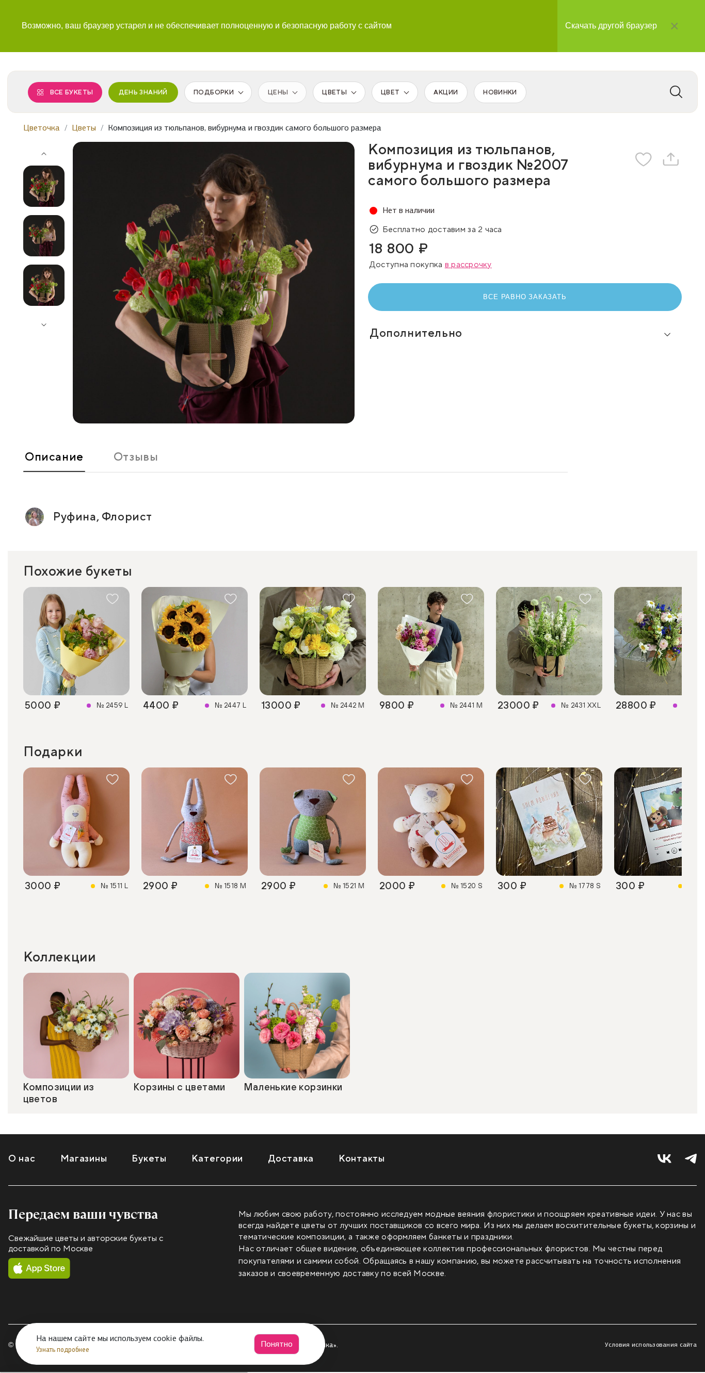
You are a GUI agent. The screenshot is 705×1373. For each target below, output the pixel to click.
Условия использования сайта (651, 1344)
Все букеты (71, 92)
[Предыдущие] (44, 150)
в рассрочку (468, 264)
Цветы (334, 92)
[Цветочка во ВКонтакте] (664, 1159)
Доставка (291, 1159)
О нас (22, 1159)
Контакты (362, 1159)
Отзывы (136, 457)
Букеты (149, 1159)
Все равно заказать (524, 297)
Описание (54, 457)
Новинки (500, 92)
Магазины (83, 1159)
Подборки (214, 92)
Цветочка (41, 128)
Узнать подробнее (63, 1349)
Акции (446, 92)
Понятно (277, 1344)
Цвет (390, 92)
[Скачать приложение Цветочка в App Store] (39, 1269)
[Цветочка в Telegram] (691, 1159)
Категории (217, 1159)
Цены (278, 92)
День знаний (143, 92)
